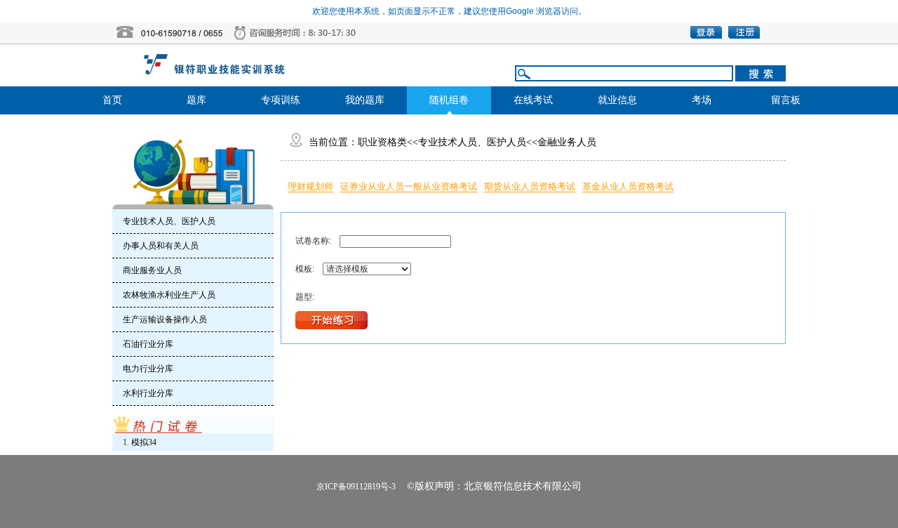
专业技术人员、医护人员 (472, 142)
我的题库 (364, 100)
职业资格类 (382, 142)
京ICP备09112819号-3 (356, 486)
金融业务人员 (566, 142)
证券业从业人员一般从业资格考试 (408, 186)
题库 (196, 100)
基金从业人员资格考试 (628, 186)
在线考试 (533, 100)
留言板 (785, 100)
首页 (112, 100)
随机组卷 (449, 100)
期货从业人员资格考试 (529, 186)
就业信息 (617, 100)
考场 (701, 100)
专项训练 (280, 100)
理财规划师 (310, 186)
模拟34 (143, 442)
